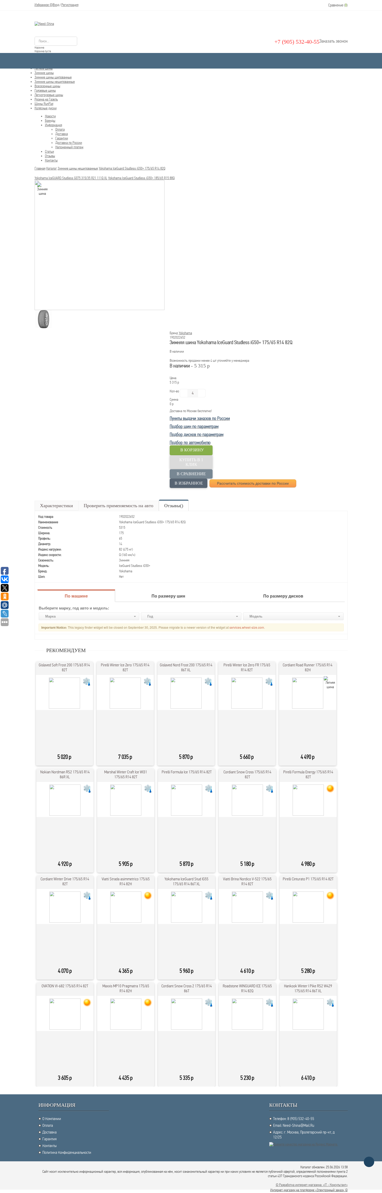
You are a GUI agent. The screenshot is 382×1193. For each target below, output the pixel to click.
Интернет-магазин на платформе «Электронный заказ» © (309, 1190)
